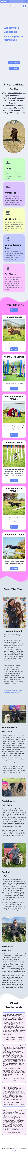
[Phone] (8, 1)
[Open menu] (24, 6)
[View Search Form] (26, 1)
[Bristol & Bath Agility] (9, 6)
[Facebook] (2, 1)
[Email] (5, 1)
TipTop (14, 1150)
